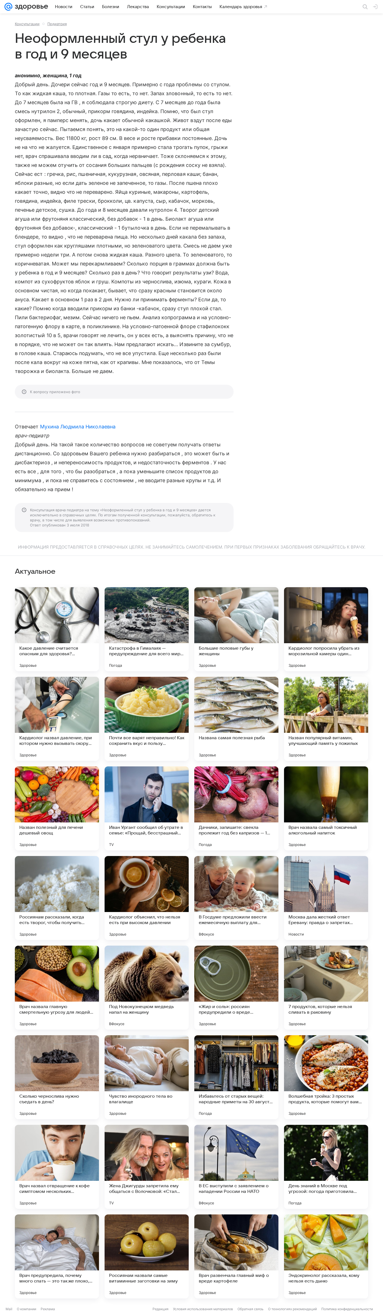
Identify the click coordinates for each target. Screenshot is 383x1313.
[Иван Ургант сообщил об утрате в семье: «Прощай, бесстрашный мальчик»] (147, 808)
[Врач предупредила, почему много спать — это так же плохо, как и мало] (57, 1256)
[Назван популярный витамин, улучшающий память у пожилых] (326, 719)
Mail (9, 1309)
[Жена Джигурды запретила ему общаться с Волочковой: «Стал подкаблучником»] (147, 1167)
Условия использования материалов (203, 1309)
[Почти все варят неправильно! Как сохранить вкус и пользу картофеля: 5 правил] (147, 719)
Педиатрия (57, 24)
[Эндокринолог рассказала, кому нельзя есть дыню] (326, 1256)
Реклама (48, 1309)
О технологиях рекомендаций (292, 1309)
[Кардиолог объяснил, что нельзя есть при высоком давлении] (147, 898)
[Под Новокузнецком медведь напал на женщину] (147, 988)
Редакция (161, 1309)
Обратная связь (250, 1309)
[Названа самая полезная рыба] (236, 719)
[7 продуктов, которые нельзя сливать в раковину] (326, 988)
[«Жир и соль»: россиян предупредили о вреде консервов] (236, 988)
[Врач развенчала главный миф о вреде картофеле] (236, 1256)
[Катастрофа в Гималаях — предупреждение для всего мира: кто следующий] (147, 629)
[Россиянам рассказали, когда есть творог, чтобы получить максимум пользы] (57, 898)
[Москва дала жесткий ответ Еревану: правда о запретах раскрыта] (326, 898)
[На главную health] (30, 6)
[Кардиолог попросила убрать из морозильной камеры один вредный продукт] (326, 629)
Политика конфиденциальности (347, 1309)
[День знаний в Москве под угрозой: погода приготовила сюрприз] (326, 1167)
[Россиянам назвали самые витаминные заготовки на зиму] (147, 1256)
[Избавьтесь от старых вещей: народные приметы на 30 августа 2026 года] (236, 1077)
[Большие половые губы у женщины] (236, 629)
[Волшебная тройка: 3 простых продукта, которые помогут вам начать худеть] (326, 1077)
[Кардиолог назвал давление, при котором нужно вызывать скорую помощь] (57, 719)
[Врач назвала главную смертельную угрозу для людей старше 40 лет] (57, 988)
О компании (26, 1309)
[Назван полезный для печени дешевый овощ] (57, 808)
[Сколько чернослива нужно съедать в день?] (57, 1077)
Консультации (27, 24)
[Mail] (8, 6)
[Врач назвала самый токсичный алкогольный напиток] (326, 808)
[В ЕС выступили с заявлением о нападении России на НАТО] (236, 1167)
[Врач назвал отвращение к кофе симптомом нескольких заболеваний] (57, 1167)
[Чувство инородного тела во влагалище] (147, 1077)
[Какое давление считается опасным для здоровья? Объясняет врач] (57, 629)
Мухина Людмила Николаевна (78, 427)
